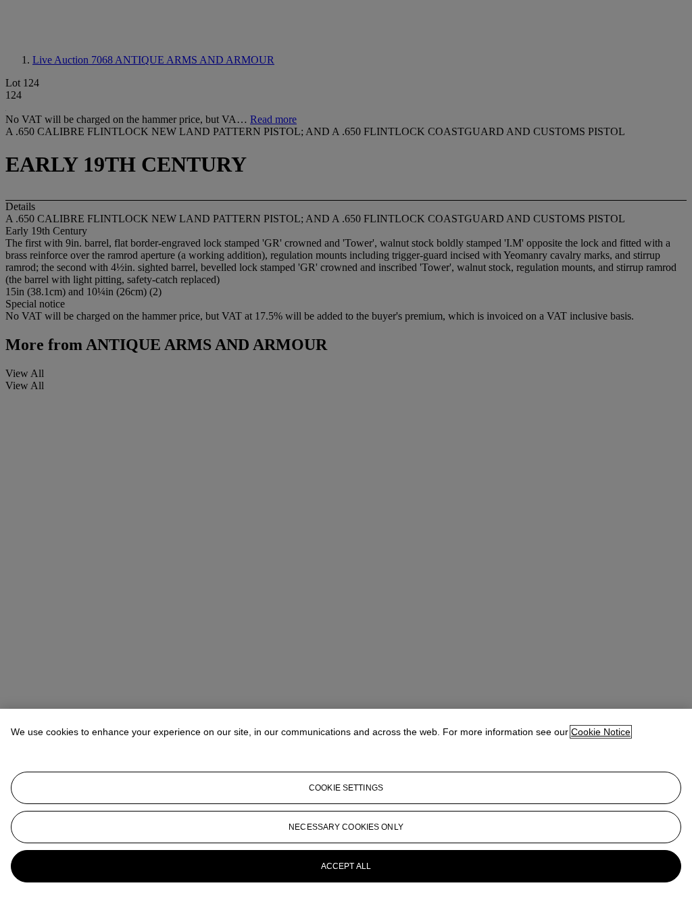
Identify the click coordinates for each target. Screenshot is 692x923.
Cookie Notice (601, 731)
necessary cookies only (346, 827)
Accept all (346, 866)
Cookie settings (346, 788)
